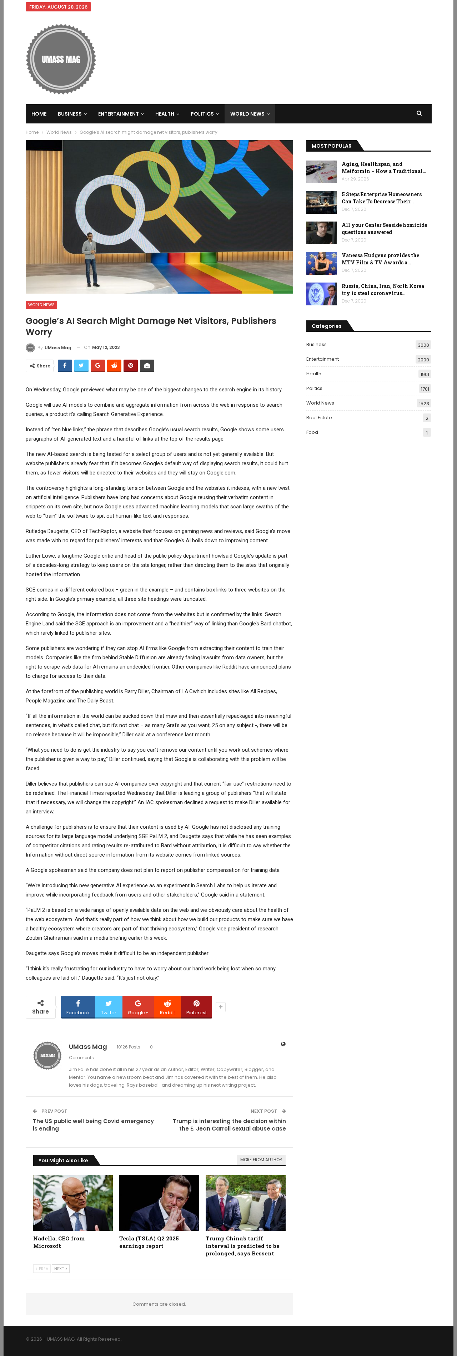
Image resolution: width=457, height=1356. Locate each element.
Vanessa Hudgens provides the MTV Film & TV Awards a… (380, 259)
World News (247, 113)
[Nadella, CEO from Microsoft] (73, 1203)
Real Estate (319, 417)
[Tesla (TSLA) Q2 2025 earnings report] (159, 1203)
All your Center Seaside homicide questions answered (384, 228)
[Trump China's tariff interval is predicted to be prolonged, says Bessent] (246, 1203)
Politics (202, 113)
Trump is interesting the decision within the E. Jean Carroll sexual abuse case (229, 1124)
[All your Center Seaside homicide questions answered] (321, 233)
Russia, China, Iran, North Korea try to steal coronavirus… (383, 289)
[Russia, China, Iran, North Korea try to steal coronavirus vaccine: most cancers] (321, 294)
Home (38, 113)
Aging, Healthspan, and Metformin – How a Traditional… (384, 167)
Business (70, 113)
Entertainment (118, 113)
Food (312, 432)
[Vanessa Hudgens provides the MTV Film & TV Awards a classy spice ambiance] (321, 263)
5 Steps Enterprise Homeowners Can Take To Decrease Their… (382, 198)
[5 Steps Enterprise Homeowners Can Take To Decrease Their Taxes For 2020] (321, 202)
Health (164, 113)
